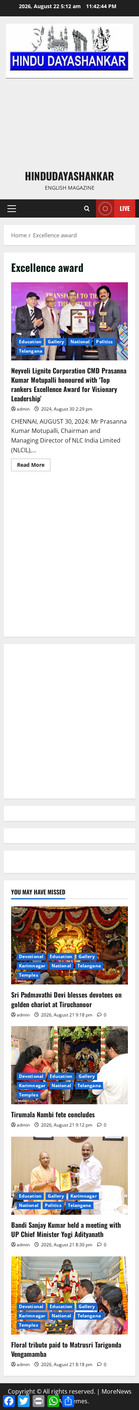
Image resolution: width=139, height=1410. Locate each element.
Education (30, 341)
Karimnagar (32, 966)
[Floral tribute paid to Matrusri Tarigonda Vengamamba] (69, 1295)
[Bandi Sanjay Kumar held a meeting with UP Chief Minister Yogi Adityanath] (69, 1176)
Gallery (56, 341)
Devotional (31, 956)
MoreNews (117, 1391)
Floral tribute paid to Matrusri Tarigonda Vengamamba (66, 1349)
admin (23, 409)
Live (125, 208)
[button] (12, 208)
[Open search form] (87, 208)
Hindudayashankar (69, 175)
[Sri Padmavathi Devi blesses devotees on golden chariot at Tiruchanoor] (69, 945)
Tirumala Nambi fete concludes (53, 1114)
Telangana (30, 351)
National (80, 341)
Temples (28, 975)
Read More (33, 466)
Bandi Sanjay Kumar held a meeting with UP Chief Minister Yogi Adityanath (66, 1229)
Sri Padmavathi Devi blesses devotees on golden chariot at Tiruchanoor (66, 999)
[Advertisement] (69, 123)
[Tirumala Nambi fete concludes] (69, 1065)
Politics (104, 341)
